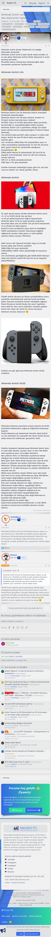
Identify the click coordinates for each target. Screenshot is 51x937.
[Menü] (3, 3)
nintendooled (6, 26)
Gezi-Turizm (9, 708)
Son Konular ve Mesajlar (16, 667)
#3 (49, 565)
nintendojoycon (31, 24)
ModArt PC (11, 3)
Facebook (11, 865)
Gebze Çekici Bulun (13, 742)
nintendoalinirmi (7, 24)
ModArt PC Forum (11, 739)
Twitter (10, 869)
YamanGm (14, 706)
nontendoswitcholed (8, 29)
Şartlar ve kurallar (19, 916)
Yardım (4, 922)
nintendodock (19, 24)
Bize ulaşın (6, 916)
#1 (49, 45)
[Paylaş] (45, 45)
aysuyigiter (14, 725)
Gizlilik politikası (35, 916)
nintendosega (17, 26)
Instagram (11, 862)
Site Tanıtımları (10, 678)
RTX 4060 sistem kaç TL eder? (17, 762)
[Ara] (48, 3)
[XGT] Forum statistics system (25, 896)
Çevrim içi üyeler (12, 652)
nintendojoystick (43, 24)
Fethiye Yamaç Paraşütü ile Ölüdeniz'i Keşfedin (24, 751)
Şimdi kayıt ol (32, 810)
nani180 (13, 736)
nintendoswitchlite (42, 26)
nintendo (37, 21)
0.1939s (41, 903)
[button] (31, 905)
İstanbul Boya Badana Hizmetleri (18, 723)
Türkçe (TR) (8, 910)
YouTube (11, 859)
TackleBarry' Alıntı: (10, 571)
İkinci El (8, 700)
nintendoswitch (29, 26)
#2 (49, 527)
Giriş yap (18, 810)
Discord (10, 872)
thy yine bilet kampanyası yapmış (18, 704)
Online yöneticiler (12, 639)
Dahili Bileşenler (10, 766)
